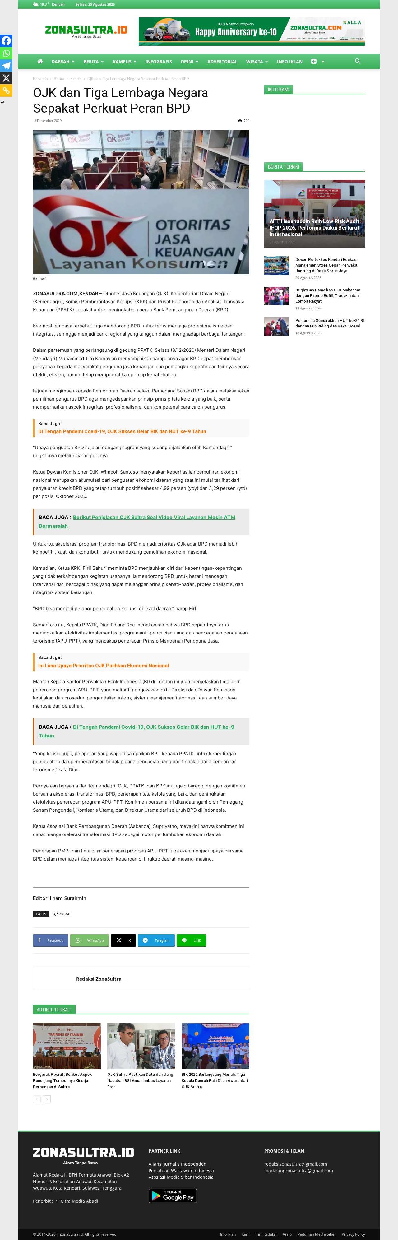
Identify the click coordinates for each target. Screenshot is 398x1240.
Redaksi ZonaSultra (99, 979)
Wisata (254, 61)
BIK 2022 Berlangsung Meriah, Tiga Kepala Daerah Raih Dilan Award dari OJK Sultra (215, 1080)
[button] (357, 62)
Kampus (122, 61)
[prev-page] (37, 1099)
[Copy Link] (6, 90)
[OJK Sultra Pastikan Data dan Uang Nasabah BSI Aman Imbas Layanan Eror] (141, 1046)
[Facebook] (6, 41)
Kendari (72, 1188)
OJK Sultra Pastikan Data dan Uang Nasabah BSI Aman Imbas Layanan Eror (140, 1080)
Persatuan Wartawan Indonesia (181, 1170)
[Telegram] (6, 65)
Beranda (40, 78)
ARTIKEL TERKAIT (54, 1009)
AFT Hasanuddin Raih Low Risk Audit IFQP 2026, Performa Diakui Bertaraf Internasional (314, 227)
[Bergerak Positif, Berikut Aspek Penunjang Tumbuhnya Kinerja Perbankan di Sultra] (67, 1046)
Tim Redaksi (266, 1234)
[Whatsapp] (6, 53)
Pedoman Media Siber (317, 1234)
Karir (246, 1234)
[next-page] (47, 1099)
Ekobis (75, 78)
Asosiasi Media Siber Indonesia (181, 1177)
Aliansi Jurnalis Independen (177, 1164)
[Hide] (2, 102)
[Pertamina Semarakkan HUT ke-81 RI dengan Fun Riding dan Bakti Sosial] (276, 326)
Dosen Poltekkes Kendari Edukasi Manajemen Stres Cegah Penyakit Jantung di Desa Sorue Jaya (326, 265)
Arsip (287, 1234)
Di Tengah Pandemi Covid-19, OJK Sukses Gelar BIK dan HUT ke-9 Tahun (122, 431)
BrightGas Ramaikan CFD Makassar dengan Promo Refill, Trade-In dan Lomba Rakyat (327, 296)
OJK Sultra (61, 913)
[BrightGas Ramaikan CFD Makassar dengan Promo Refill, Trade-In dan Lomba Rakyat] (276, 296)
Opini (187, 61)
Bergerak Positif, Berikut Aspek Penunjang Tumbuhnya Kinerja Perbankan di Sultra (62, 1080)
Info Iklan (290, 61)
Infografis (159, 61)
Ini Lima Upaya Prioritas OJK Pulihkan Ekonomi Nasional (103, 666)
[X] (6, 78)
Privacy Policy (353, 1234)
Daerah (61, 61)
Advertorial (222, 61)
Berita (91, 61)
